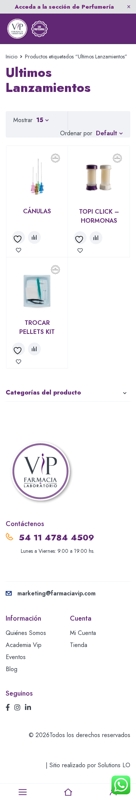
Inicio (11, 56)
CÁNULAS (37, 211)
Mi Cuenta (83, 633)
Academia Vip (24, 645)
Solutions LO (114, 765)
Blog (11, 669)
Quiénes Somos (26, 633)
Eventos (16, 657)
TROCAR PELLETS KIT (37, 327)
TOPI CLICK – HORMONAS (99, 216)
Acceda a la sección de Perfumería (64, 7)
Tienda (78, 645)
